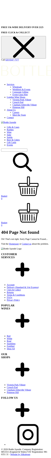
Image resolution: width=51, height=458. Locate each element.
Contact (10, 117)
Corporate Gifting (20, 92)
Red (8, 336)
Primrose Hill (18, 107)
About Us (11, 110)
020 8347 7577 (12, 60)
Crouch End (17, 102)
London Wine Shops (16, 97)
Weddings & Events (21, 89)
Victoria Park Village (21, 99)
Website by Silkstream (20, 454)
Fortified (10, 346)
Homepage (14, 244)
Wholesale (17, 87)
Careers (15, 112)
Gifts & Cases (13, 127)
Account (10, 285)
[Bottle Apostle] (8, 122)
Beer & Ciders (13, 140)
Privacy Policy (13, 300)
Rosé (9, 341)
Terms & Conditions (16, 295)
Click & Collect (14, 290)
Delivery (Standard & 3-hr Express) (23, 287)
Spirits (9, 137)
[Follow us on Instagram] (28, 444)
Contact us (26, 244)
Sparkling (11, 343)
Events (10, 145)
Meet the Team (19, 115)
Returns (10, 292)
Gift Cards (11, 142)
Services (10, 84)
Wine (9, 132)
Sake (9, 135)
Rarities (10, 129)
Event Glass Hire (20, 94)
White (9, 338)
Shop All (11, 348)
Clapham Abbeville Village (24, 105)
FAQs (9, 297)
